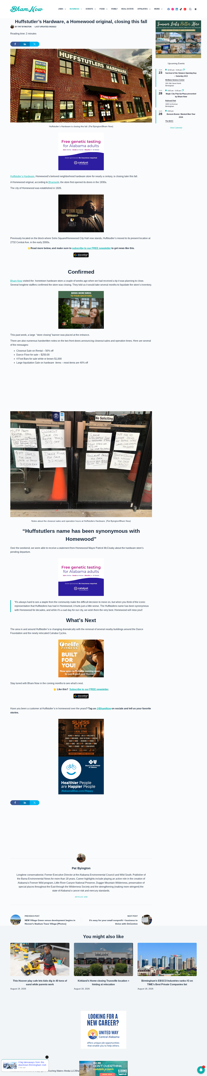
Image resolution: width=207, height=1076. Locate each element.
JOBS (60, 9)
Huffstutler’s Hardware (22, 176)
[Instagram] (173, 9)
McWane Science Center (174, 80)
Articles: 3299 (81, 897)
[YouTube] (185, 9)
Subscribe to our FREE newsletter (88, 689)
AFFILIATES (142, 9)
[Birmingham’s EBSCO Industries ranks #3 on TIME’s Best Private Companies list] (167, 959)
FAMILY (114, 9)
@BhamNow (104, 708)
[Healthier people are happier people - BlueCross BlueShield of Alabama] (81, 775)
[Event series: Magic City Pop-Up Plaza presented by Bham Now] (183, 91)
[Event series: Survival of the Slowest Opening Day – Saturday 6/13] (184, 70)
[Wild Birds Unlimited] (81, 309)
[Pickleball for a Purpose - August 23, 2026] (103, 1068)
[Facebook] (168, 9)
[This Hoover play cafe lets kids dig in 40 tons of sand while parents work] (39, 959)
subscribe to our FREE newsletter (91, 248)
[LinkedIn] (177, 9)
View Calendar (176, 128)
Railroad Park (170, 100)
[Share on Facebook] (15, 44)
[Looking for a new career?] (103, 1029)
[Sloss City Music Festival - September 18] (81, 737)
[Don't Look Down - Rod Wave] (81, 213)
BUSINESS (74, 9)
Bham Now (16, 281)
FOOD (102, 9)
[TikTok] (181, 9)
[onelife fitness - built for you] (81, 658)
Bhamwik (53, 182)
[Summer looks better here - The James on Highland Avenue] (178, 39)
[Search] (190, 9)
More (157, 9)
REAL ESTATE (127, 9)
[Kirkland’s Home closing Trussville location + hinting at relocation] (103, 959)
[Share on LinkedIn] (25, 44)
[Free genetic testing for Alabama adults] (81, 151)
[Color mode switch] (195, 9)
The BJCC (169, 121)
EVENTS (89, 9)
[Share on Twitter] (34, 44)
